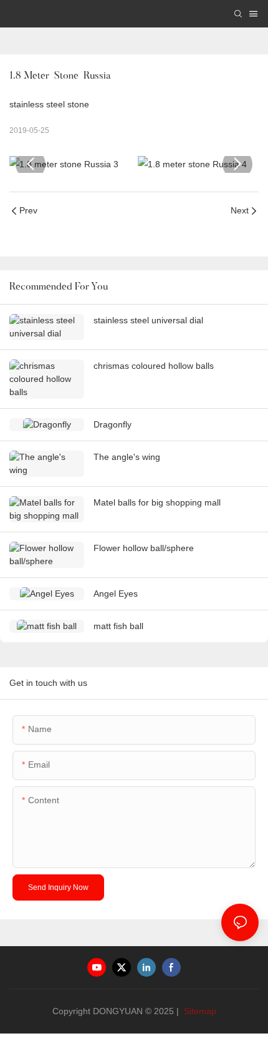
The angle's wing (126, 457)
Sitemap (198, 1011)
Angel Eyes (115, 594)
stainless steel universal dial (148, 320)
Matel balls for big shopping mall (157, 502)
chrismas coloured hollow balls (153, 366)
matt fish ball (118, 626)
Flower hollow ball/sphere (143, 548)
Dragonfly (112, 424)
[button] (30, 164)
